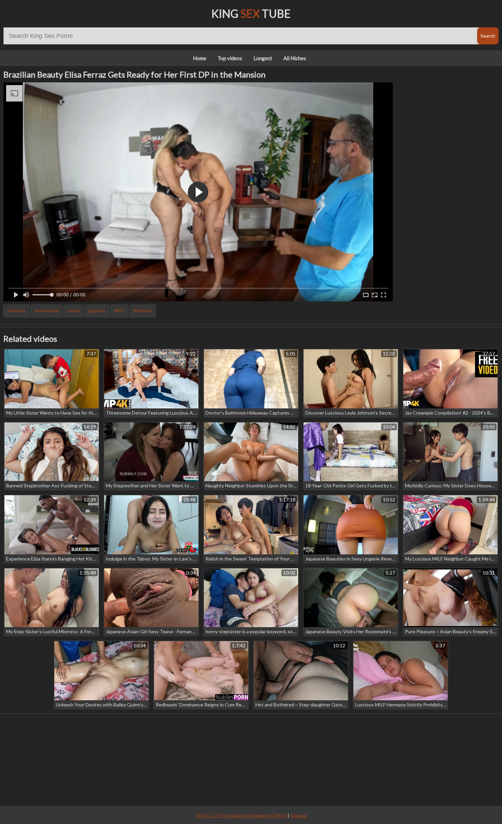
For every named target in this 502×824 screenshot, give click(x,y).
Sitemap (298, 815)
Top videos (230, 58)
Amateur (16, 310)
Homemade (46, 310)
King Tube (251, 13)
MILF (119, 310)
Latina (73, 310)
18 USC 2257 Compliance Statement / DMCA (241, 815)
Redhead (142, 310)
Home (199, 58)
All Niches (294, 58)
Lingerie (97, 310)
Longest (262, 58)
